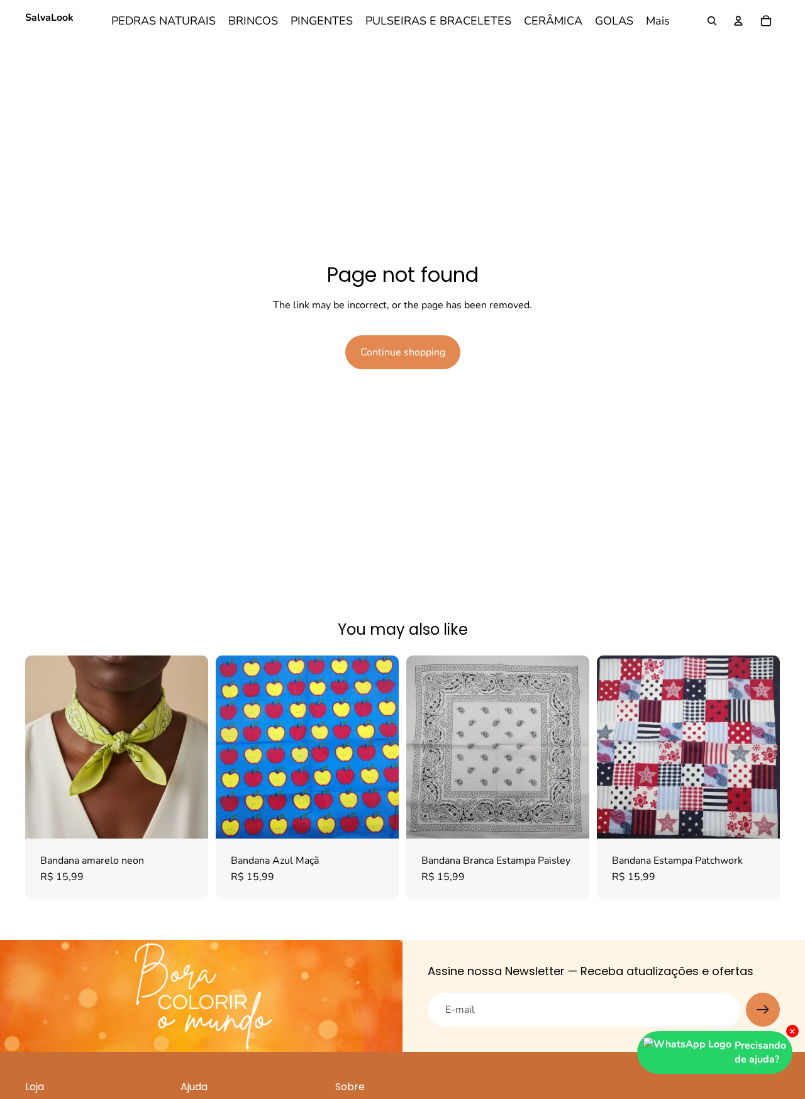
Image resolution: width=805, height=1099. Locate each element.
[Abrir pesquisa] (712, 21)
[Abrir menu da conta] (738, 21)
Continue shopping (402, 352)
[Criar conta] (763, 1010)
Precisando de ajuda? (760, 1052)
